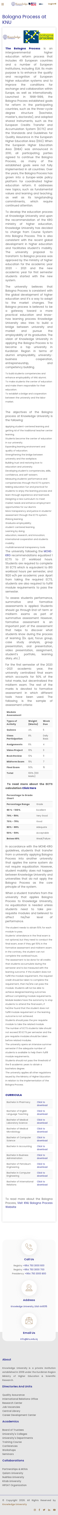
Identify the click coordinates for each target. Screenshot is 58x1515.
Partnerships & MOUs (15, 1469)
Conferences (10, 1446)
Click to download (42, 1104)
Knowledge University (14, 1504)
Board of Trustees (13, 1430)
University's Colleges (14, 1434)
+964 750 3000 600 (33, 1265)
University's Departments (17, 1438)
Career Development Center (19, 1415)
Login (51, 4)
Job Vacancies (11, 1407)
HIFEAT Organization (14, 1485)
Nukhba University (13, 1477)
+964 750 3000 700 (33, 1269)
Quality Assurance (13, 1395)
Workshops (9, 1450)
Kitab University (11, 1481)
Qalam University (12, 1473)
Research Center (12, 1403)
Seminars (8, 1454)
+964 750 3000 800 (35, 1273)
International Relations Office (20, 1399)
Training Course (12, 1442)
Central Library (11, 1411)
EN (40, 4)
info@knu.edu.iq (29, 1339)
